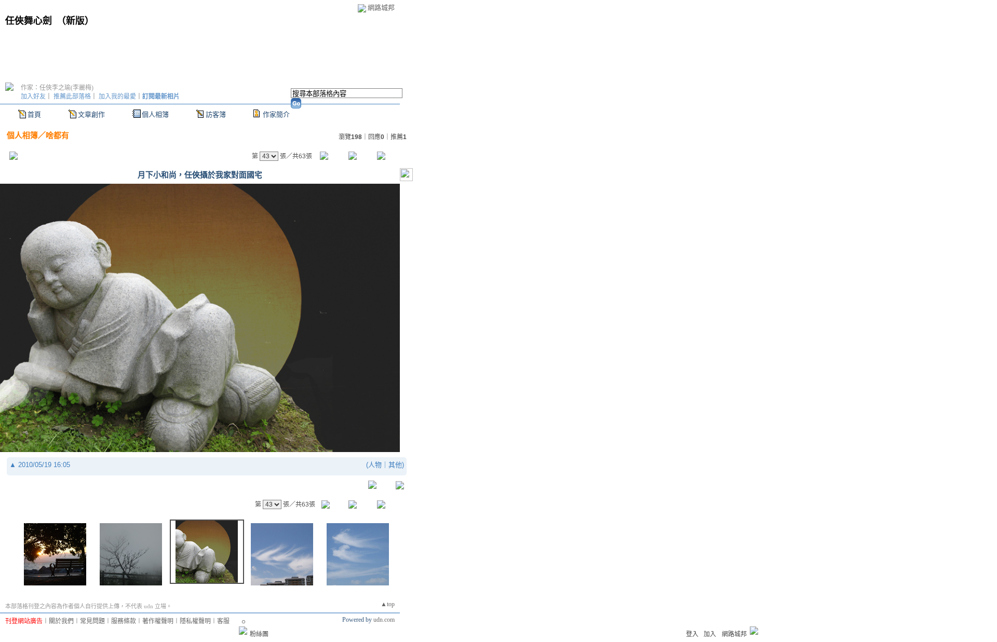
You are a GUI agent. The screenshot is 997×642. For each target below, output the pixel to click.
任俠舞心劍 (28, 21)
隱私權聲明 (195, 621)
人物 (375, 465)
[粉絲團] (243, 630)
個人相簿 (155, 114)
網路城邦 (381, 7)
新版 (75, 21)
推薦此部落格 (72, 96)
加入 (710, 634)
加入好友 (33, 96)
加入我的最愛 (117, 96)
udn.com (384, 619)
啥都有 (57, 135)
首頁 (34, 114)
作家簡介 (276, 114)
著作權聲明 (157, 621)
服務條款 (123, 621)
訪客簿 (216, 114)
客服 (223, 621)
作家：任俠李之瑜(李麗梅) (57, 87)
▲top (388, 604)
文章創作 (91, 114)
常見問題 (92, 621)
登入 (692, 634)
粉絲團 (259, 634)
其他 (395, 465)
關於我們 (61, 621)
